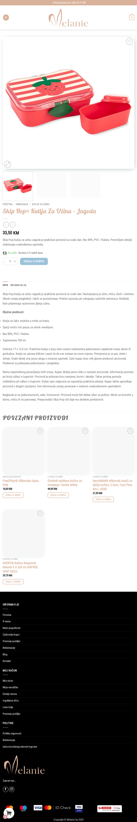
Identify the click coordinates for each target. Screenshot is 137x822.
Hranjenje (22, 204)
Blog (5, 654)
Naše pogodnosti (11, 628)
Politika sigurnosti (12, 733)
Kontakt (7, 661)
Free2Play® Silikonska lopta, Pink (21, 483)
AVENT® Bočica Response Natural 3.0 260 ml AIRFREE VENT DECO (20, 567)
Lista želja (8, 707)
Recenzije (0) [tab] (18, 285)
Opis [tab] (5, 285)
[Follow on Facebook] (5, 789)
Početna (7, 204)
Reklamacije (9, 647)
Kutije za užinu (40, 204)
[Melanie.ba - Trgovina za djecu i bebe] (69, 17)
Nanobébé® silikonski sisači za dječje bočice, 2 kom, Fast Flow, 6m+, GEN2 (113, 485)
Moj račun (8, 680)
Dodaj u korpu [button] (13, 495)
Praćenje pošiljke (11, 641)
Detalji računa (10, 694)
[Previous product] (13, 224)
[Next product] (6, 224)
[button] (6, 17)
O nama (7, 621)
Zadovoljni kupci (11, 634)
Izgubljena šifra (11, 700)
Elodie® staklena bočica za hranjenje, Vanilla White (65, 483)
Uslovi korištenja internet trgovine (20, 746)
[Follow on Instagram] (11, 789)
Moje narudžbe (10, 687)
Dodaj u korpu (34, 261)
